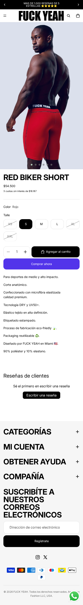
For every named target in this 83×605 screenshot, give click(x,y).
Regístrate (41, 541)
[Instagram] (37, 557)
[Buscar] (68, 15)
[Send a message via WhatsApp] (74, 596)
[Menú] (5, 16)
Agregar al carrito (58, 251)
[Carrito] (78, 15)
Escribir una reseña (41, 395)
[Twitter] (45, 557)
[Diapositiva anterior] (4, 4)
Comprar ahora (41, 264)
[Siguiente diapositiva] (78, 4)
